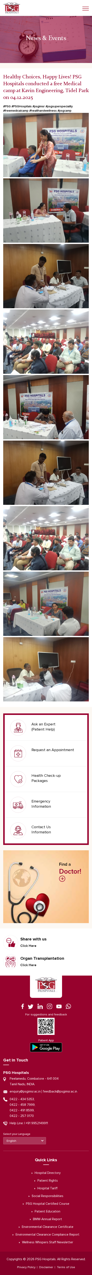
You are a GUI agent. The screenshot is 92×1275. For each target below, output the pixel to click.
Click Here (28, 946)
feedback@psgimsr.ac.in (60, 1091)
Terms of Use (66, 1267)
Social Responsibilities (47, 1196)
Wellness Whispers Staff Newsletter (47, 1242)
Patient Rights (47, 1180)
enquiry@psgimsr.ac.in (25, 1091)
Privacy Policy (26, 1267)
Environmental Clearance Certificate (47, 1227)
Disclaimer (46, 1267)
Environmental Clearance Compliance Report (47, 1234)
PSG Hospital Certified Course (47, 1203)
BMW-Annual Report (47, 1219)
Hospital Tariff (47, 1188)
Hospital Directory (48, 1173)
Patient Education (47, 1211)
